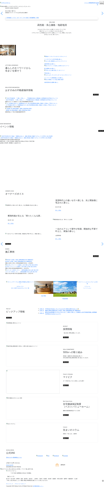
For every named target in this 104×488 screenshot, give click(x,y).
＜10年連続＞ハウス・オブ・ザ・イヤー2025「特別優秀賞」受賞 (22, 17)
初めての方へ (52, 40)
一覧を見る (96, 94)
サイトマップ (9, 484)
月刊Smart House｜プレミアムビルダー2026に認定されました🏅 (59, 309)
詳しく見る (58, 210)
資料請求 (93, 3)
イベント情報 (87, 3)
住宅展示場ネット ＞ (38, 486)
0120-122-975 (9, 465)
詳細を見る (66, 385)
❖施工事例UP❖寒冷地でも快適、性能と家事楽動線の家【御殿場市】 (60, 310)
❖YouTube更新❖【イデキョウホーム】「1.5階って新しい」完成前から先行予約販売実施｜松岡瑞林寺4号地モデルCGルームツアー (68, 313)
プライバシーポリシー (20, 484)
